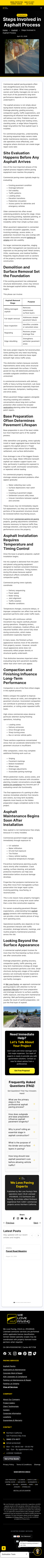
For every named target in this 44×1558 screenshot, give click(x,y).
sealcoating (8, 407)
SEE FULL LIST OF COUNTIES (22, 1490)
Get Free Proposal (22, 1071)
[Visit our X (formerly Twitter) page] (10, 1353)
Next (36, 1223)
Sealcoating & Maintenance (14, 1370)
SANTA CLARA (32, 1479)
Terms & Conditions (24, 1464)
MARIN (8, 1484)
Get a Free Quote (12, 1459)
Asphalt (14, 30)
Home (5, 30)
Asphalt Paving (9, 1366)
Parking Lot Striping (11, 1384)
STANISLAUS (26, 1487)
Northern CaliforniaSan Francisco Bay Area (16, 1434)
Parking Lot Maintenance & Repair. (17, 1380)
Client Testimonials (11, 1406)
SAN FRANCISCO (10, 1479)
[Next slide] (38, 1235)
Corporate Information (12, 1413)
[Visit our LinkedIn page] (30, 1353)
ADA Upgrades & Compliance (15, 1377)
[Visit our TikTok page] (35, 1353)
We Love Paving (12, 984)
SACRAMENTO (32, 1482)
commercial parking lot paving (26, 519)
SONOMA (24, 1484)
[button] (14, 1554)
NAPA (31, 1484)
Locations (7, 1417)
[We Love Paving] (5, 8)
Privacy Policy (8, 1464)
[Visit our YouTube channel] (20, 1353)
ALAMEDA (22, 1479)
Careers (6, 1410)
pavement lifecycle (11, 989)
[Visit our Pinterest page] (25, 1353)
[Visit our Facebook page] (5, 1353)
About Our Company (11, 1399)
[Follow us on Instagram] (15, 1353)
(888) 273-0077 (29, 2)
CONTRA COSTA (10, 1482)
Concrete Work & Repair (13, 1373)
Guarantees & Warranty (12, 1420)
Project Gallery (9, 1403)
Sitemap (37, 1464)
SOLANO (15, 1484)
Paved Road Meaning (16, 1251)
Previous (10, 1223)
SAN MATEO (21, 1482)
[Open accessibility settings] (4, 1548)
